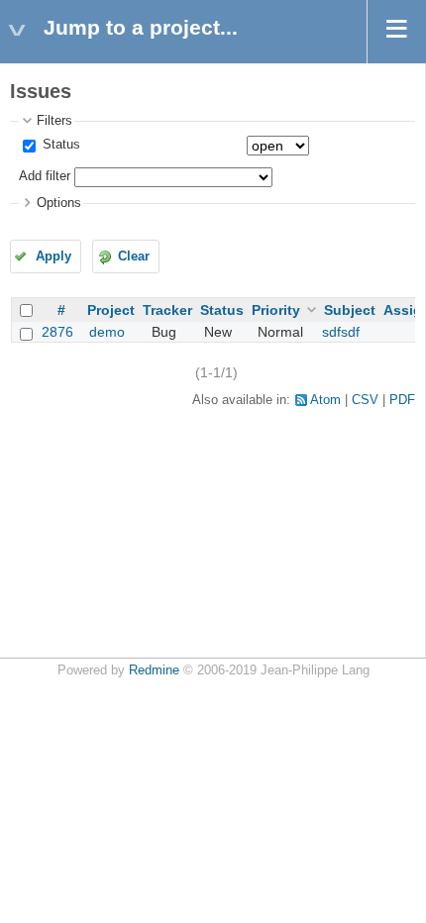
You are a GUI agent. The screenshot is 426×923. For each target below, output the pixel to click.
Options (59, 203)
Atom (325, 400)
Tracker (167, 310)
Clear (134, 256)
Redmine (154, 670)
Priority (276, 310)
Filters (54, 121)
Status (59, 145)
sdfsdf (341, 332)
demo (107, 332)
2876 (57, 332)
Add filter (44, 176)
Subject (349, 310)
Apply (53, 256)
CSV (365, 400)
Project (111, 310)
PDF (402, 400)
